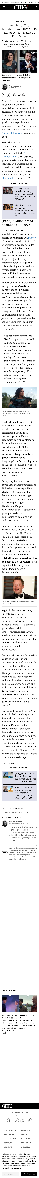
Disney (32, 237)
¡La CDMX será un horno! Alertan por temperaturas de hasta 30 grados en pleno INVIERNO (24, 792)
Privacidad (26, 1143)
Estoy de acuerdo (28, 1174)
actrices (24, 812)
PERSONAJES (9, 1134)
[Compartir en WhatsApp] (3, 95)
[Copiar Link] (24, 95)
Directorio (26, 1139)
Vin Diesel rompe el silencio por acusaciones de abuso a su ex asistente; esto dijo (25, 210)
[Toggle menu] (4, 7)
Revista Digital (10, 1130)
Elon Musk (7, 178)
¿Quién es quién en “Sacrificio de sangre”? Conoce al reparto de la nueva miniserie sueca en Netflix (27, 1021)
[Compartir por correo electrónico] (19, 95)
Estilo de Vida (10, 1139)
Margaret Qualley (15, 2)
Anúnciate (25, 1130)
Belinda (30, 2)
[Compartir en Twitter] (14, 95)
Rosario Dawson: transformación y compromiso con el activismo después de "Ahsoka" (25, 193)
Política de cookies (28, 1163)
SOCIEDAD (8, 1147)
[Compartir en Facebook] (8, 95)
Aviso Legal (26, 1147)
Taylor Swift (24, 2)
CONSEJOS (8, 1143)
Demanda (6, 812)
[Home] (21, 7)
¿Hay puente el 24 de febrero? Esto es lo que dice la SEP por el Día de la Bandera (25, 777)
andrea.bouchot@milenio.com (18, 824)
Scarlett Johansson (12, 133)
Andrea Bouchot (15, 86)
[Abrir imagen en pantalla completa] (33, 54)
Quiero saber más (10, 1174)
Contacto (25, 1134)
